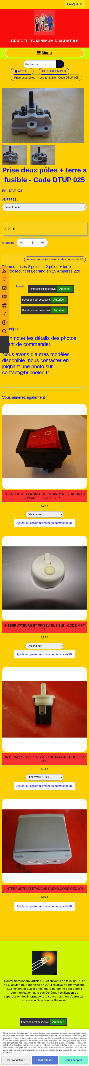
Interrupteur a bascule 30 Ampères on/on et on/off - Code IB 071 (44, 496)
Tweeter (20, 286)
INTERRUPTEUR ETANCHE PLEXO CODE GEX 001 (44, 889)
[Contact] (4, 288)
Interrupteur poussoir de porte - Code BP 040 (44, 759)
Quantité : (9, 242)
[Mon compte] (4, 270)
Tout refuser (45, 1060)
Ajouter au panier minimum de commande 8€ (44, 522)
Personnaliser (16, 1060)
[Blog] (4, 296)
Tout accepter (73, 1060)
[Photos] (4, 314)
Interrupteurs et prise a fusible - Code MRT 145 (44, 627)
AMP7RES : (10, 199)
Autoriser (64, 288)
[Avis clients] (4, 279)
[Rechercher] (60, 64)
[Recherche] (4, 331)
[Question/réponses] (4, 322)
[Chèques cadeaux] (4, 305)
